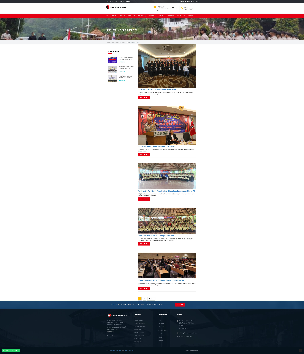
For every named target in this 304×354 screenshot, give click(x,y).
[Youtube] (113, 336)
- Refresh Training (139, 332)
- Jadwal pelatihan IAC (140, 326)
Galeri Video (181, 16)
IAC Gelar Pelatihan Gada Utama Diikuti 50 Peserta (157, 146)
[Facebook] (107, 336)
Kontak (190, 16)
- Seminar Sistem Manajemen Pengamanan (139, 338)
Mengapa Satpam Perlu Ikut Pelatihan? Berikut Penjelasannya (161, 280)
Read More (143, 97)
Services (122, 16)
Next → (151, 299)
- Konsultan (137, 329)
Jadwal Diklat (151, 16)
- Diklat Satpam (138, 320)
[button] (11, 350)
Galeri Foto (170, 16)
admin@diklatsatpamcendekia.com (188, 333)
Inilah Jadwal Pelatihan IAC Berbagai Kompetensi (156, 236)
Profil (114, 16)
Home (107, 16)
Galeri (160, 337)
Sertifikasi (131, 16)
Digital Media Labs (129, 350)
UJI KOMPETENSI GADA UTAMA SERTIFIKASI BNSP (157, 89)
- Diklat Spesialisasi (139, 323)
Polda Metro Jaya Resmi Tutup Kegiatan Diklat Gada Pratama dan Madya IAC (166, 191)
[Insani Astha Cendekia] (116, 7)
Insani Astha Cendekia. (116, 350)
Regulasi (141, 16)
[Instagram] (110, 336)
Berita (161, 16)
